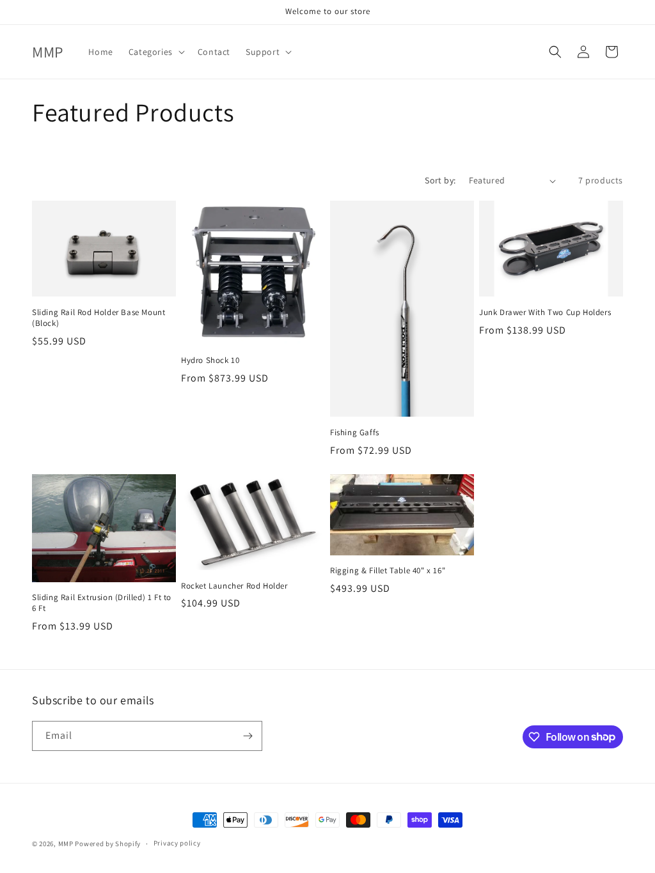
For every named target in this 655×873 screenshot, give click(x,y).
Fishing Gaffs (354, 433)
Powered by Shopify (108, 843)
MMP (66, 843)
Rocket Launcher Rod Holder (234, 586)
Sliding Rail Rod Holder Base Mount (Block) (98, 317)
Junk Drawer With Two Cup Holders (545, 312)
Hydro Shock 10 (210, 360)
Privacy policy (177, 842)
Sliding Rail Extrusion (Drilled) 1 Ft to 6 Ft (101, 603)
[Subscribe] (247, 736)
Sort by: (440, 180)
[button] (155, 51)
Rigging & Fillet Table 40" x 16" (387, 571)
